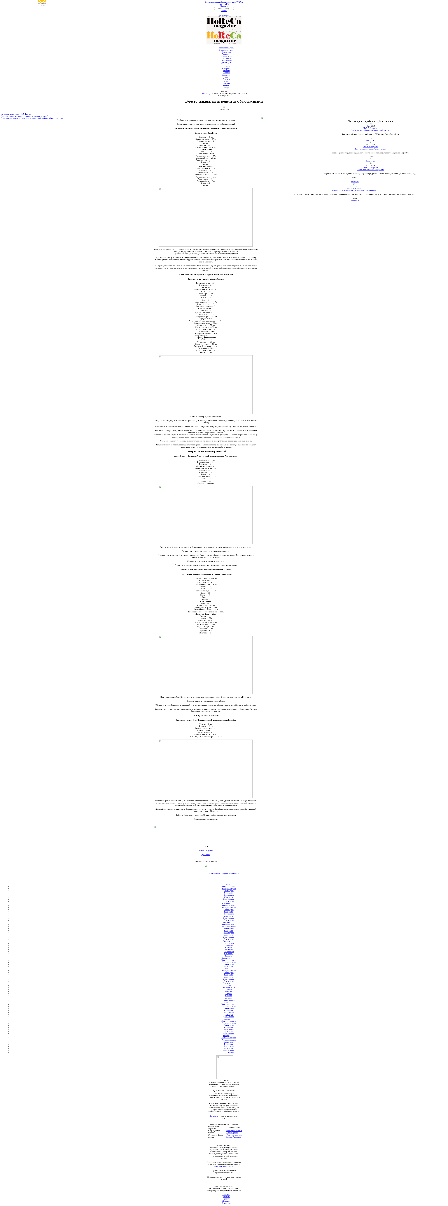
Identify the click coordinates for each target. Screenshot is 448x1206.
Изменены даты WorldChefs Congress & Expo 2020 (370, 130)
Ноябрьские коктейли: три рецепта (370, 170)
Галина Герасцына (233, 1137)
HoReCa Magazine (206, 850)
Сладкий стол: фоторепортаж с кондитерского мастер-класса (354, 190)
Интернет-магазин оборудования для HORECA (224, 2)
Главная (203, 94)
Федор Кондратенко (234, 1135)
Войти (224, 11)
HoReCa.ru (214, 1116)
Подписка (224, 6)
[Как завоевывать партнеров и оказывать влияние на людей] (224, 114)
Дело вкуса (205, 855)
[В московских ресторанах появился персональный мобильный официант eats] (224, 116)
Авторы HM (224, 4)
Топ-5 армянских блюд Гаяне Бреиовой (370, 149)
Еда (208, 94)
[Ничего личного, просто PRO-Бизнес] (224, 112)
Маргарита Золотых (234, 1131)
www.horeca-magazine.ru (223, 1166)
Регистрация (224, 15)
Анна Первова (232, 1133)
